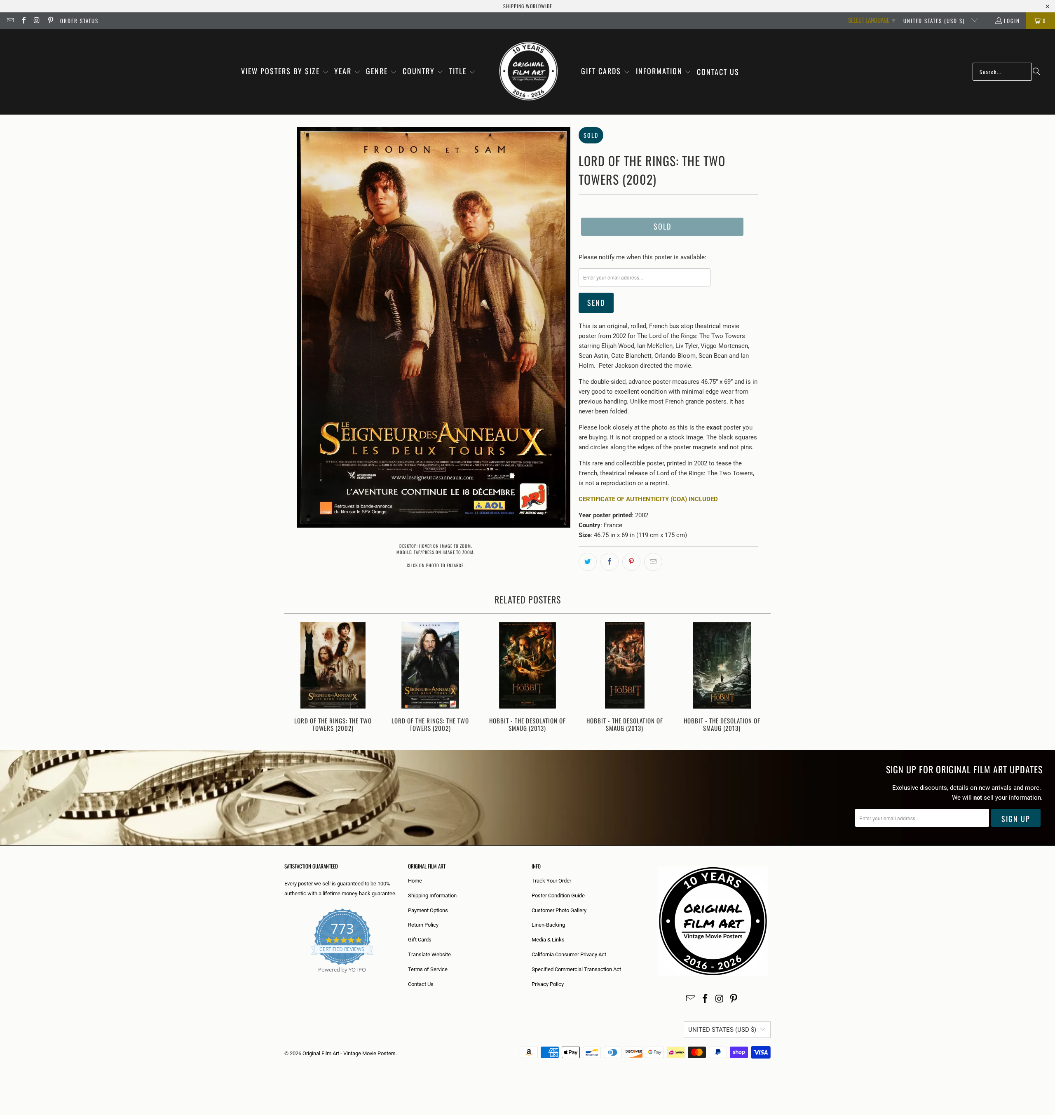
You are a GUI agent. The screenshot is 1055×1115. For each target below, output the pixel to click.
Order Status (79, 20)
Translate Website (429, 954)
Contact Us (421, 984)
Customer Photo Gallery (559, 910)
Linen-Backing (548, 925)
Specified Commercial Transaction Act (576, 969)
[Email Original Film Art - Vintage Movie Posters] (10, 20)
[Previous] (296, 678)
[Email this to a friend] (653, 562)
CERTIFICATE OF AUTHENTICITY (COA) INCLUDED (648, 499)
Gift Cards (419, 940)
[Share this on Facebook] (609, 562)
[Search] (1036, 72)
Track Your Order (551, 881)
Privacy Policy (548, 984)
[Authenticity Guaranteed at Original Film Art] (285, 979)
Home (415, 881)
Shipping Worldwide (527, 5)
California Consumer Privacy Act (569, 954)
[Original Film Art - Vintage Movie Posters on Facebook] (23, 20)
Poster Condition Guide (558, 895)
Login (1012, 20)
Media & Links (548, 940)
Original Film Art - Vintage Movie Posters (349, 1053)
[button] (285, 71)
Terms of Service (428, 969)
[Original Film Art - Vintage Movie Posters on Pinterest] (50, 20)
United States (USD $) (935, 20)
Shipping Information (432, 895)
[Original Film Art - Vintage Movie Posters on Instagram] (36, 20)
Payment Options (428, 910)
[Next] (759, 678)
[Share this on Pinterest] (631, 562)
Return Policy (423, 925)
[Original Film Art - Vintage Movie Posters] (528, 71)
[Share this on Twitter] (588, 562)
